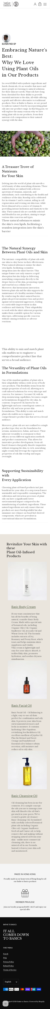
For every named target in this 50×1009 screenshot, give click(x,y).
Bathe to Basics (23, 1001)
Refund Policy (8, 966)
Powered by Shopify (36, 1001)
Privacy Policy (8, 962)
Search (5, 954)
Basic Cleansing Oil (24, 796)
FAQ (5, 958)
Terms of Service (9, 970)
